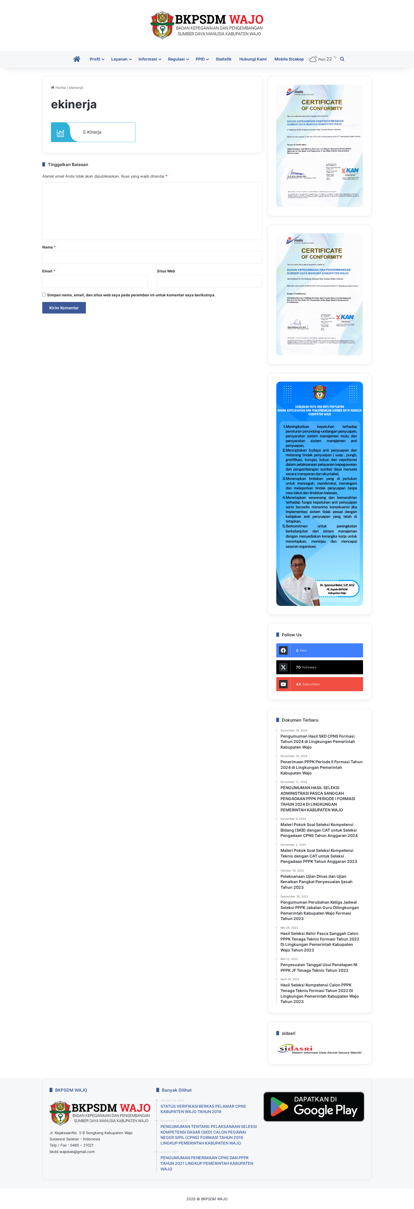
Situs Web (166, 271)
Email (48, 271)
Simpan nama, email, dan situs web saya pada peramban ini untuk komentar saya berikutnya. (131, 295)
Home (60, 87)
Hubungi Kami (253, 59)
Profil (95, 59)
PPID (200, 59)
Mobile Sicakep (289, 59)
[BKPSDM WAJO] (207, 25)
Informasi (148, 59)
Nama (49, 247)
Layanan (119, 59)
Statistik (224, 59)
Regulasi (176, 59)
